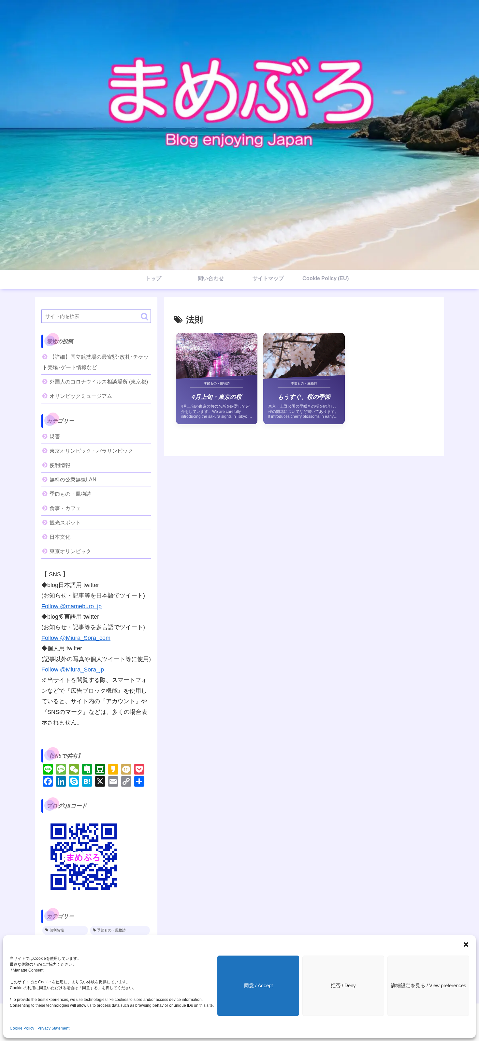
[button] (466, 944)
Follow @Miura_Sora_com (75, 638)
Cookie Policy (22, 1028)
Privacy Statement (53, 1028)
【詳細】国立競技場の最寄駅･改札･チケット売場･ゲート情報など (95, 362)
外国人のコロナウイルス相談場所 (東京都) (99, 382)
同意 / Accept (258, 985)
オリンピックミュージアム (81, 396)
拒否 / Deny (343, 985)
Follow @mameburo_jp (71, 606)
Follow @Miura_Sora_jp (72, 669)
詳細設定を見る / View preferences (428, 985)
